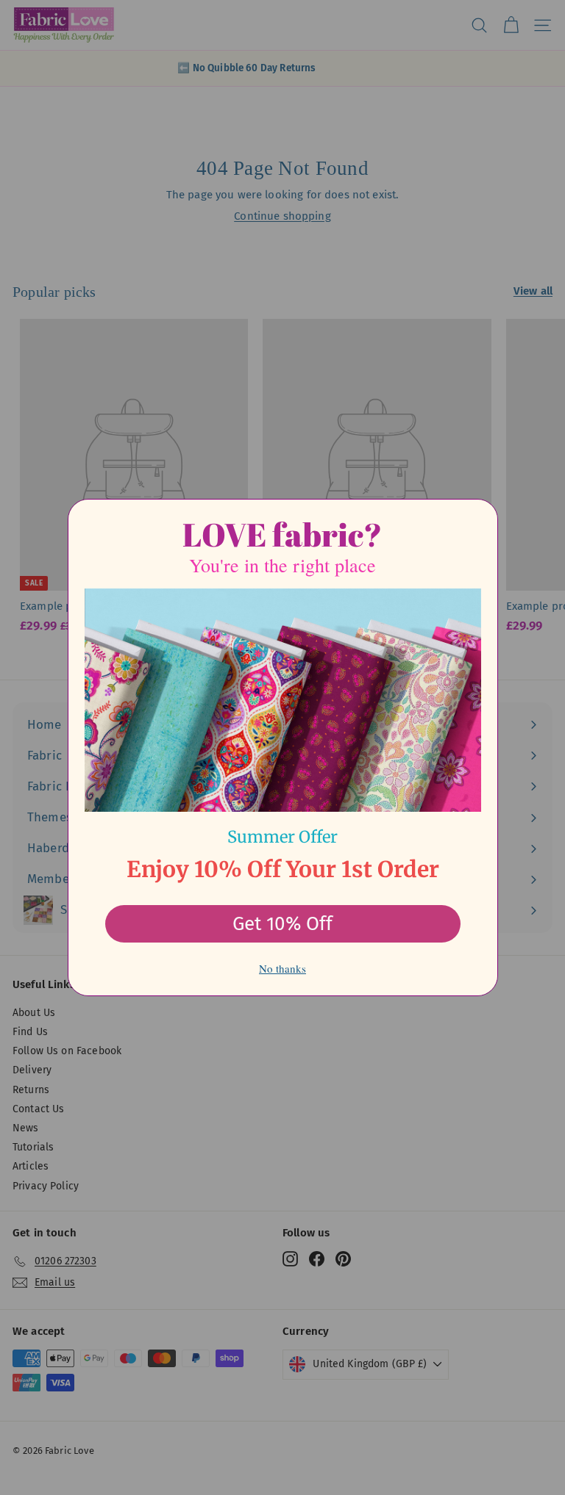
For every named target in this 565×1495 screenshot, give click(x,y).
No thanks (282, 968)
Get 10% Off (282, 923)
